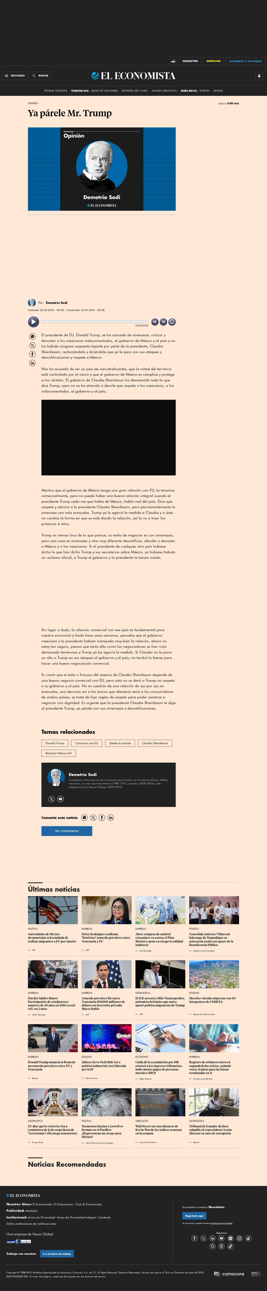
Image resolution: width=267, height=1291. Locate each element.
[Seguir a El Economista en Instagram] (239, 1238)
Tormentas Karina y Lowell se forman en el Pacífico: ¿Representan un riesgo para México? (103, 1132)
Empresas (87, 928)
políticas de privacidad (221, 1223)
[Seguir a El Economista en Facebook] (194, 1238)
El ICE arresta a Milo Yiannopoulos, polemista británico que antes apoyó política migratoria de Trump (160, 1002)
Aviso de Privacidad (41, 1217)
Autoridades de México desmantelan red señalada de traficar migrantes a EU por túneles (52, 937)
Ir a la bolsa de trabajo (57, 1253)
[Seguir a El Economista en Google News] (212, 1246)
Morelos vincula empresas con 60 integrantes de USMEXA (212, 1000)
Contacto (104, 1217)
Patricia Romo (92, 1078)
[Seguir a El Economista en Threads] (221, 1246)
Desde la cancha (120, 743)
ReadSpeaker (141, 325)
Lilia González (145, 950)
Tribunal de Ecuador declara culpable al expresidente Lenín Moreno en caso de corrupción (210, 1130)
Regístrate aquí (194, 1215)
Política (33, 928)
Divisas (218, 90)
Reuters (35, 1078)
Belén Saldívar (146, 1078)
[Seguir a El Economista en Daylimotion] (248, 1238)
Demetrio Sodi (56, 302)
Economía (141, 1056)
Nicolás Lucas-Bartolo (202, 1078)
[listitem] (33, 321)
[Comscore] (229, 1274)
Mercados (141, 1120)
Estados (194, 992)
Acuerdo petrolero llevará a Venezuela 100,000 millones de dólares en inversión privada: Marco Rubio (103, 1004)
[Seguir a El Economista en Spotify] (230, 1238)
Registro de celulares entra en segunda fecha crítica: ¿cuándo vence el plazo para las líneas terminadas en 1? (210, 1067)
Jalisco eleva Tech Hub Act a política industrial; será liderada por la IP (104, 1065)
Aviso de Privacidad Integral (76, 1217)
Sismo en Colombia (104, 90)
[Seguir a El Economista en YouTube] (221, 1238)
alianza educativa (164, 90)
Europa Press (37, 1142)
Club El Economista (88, 1204)
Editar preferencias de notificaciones (31, 1224)
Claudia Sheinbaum (155, 743)
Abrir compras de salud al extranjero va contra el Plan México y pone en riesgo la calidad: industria (159, 939)
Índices (205, 90)
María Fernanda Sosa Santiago (99, 1143)
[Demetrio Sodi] (32, 303)
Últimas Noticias (55, 90)
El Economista (42, 1204)
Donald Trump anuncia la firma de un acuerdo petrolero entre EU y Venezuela (52, 1065)
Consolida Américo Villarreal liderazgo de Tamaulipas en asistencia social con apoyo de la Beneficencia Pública (211, 939)
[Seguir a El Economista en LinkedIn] (212, 1238)
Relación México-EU (59, 753)
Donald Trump (55, 743)
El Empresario (63, 1204)
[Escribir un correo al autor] (60, 799)
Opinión (33, 103)
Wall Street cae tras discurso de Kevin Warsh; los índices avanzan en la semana (158, 1130)
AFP (33, 950)
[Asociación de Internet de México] (256, 1274)
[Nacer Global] (18, 1242)
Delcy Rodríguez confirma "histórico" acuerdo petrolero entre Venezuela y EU (106, 937)
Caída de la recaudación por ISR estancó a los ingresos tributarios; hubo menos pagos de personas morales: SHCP (159, 1067)
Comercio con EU (86, 743)
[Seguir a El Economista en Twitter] (203, 1238)
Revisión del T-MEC (135, 90)
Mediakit (31, 1211)
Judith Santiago (39, 1014)
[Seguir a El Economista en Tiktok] (230, 1246)
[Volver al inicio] (84, 1195)
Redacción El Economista (204, 1014)
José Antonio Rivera (148, 1142)
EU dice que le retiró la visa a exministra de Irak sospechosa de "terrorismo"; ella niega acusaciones (52, 1130)
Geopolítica (142, 992)
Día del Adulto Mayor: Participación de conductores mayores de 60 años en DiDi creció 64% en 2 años (52, 1004)
